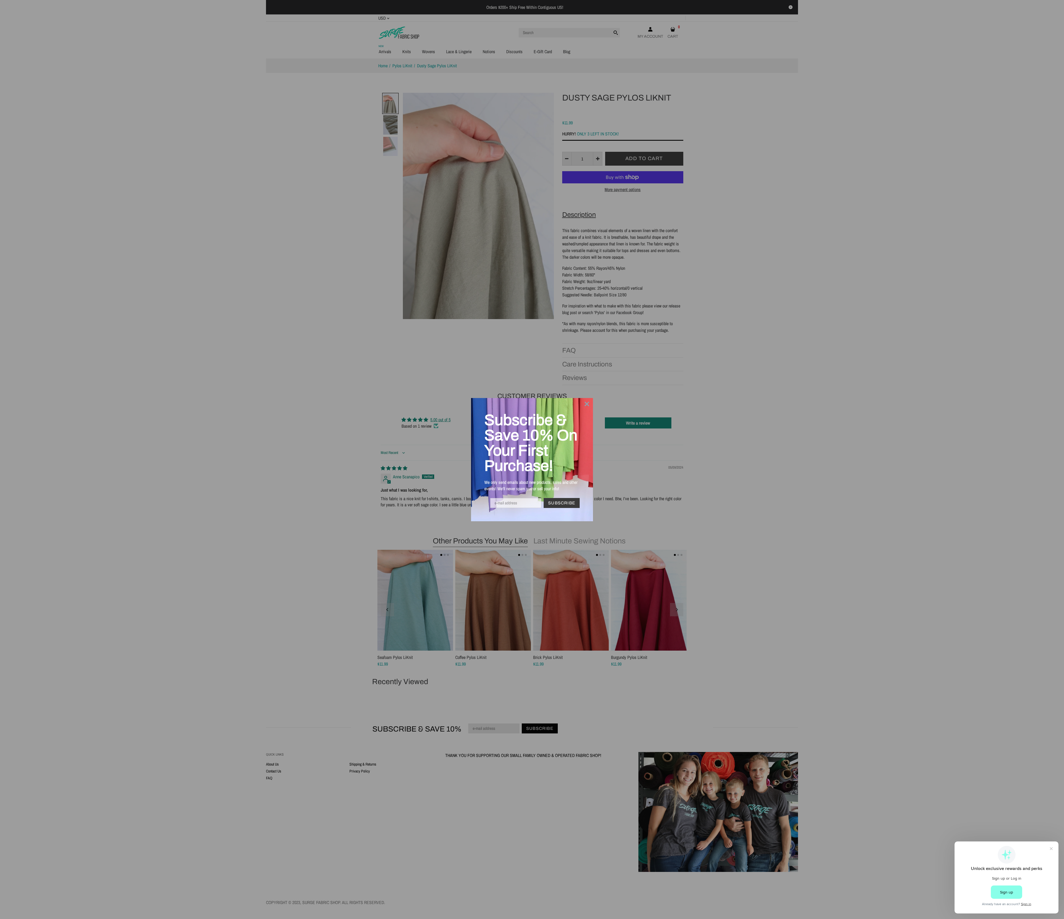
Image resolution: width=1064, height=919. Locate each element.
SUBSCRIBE (561, 503)
